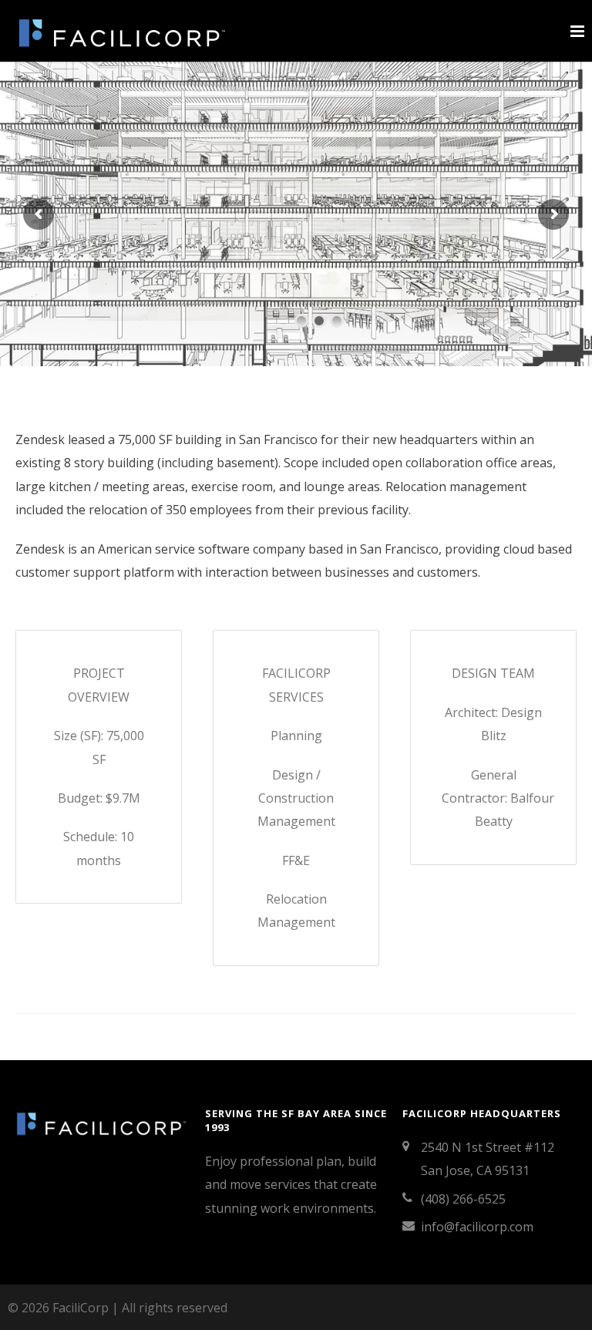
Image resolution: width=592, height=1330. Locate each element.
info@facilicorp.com (477, 1226)
